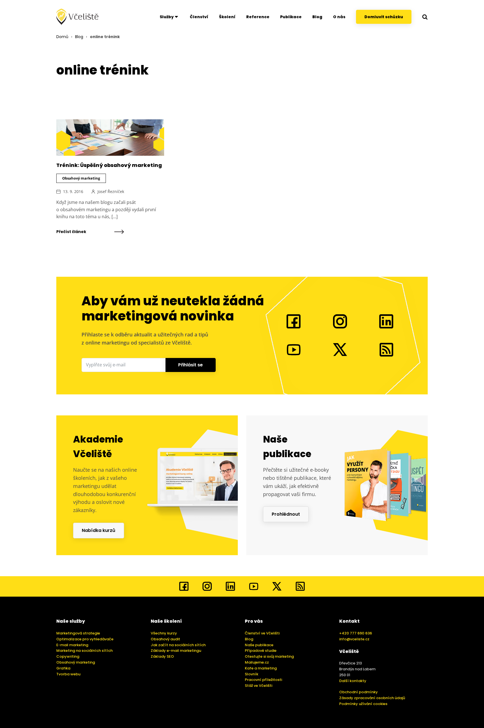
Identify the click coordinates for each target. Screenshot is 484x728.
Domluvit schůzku (383, 17)
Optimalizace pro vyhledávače (84, 639)
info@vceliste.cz (354, 639)
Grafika (63, 668)
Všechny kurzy (164, 633)
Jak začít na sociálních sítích (178, 645)
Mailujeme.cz (257, 662)
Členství (199, 17)
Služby (167, 17)
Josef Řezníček (110, 191)
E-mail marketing (72, 645)
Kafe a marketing (261, 668)
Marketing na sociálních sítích (84, 650)
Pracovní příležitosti (263, 679)
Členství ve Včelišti (262, 633)
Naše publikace (259, 645)
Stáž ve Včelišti (258, 685)
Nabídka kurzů (98, 530)
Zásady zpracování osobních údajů (372, 698)
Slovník (251, 674)
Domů (62, 36)
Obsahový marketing (81, 178)
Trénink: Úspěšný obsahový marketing (109, 165)
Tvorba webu (68, 674)
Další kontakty (352, 680)
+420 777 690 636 (355, 633)
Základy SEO (162, 656)
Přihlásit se (190, 365)
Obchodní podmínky (358, 692)
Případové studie (260, 650)
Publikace (291, 17)
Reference (257, 17)
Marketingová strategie (78, 633)
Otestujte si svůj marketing (269, 656)
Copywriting (67, 656)
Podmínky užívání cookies (363, 703)
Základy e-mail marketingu (176, 650)
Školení (227, 17)
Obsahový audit (165, 639)
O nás (339, 17)
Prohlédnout (286, 514)
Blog (317, 17)
